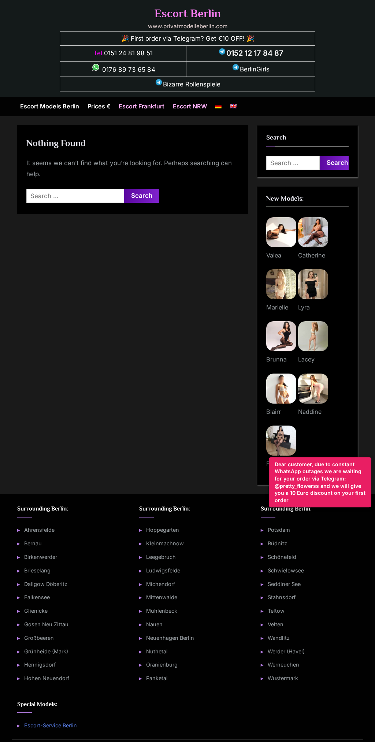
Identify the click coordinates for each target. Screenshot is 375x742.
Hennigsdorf (40, 664)
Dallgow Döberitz (45, 584)
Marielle (277, 307)
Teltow (276, 611)
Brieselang (37, 570)
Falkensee (37, 597)
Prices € (99, 106)
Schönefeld (282, 557)
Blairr (273, 411)
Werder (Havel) (286, 651)
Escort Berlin (188, 13)
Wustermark (283, 678)
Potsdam (279, 530)
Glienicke (36, 611)
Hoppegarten (162, 530)
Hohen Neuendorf (46, 678)
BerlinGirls (255, 69)
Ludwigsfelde (163, 570)
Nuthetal (157, 651)
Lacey (306, 359)
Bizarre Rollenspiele (191, 84)
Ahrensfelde (39, 530)
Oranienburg (162, 664)
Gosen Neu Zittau (46, 624)
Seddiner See (284, 584)
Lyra (304, 307)
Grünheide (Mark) (46, 651)
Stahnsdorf (282, 597)
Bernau (33, 543)
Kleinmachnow (165, 543)
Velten (275, 624)
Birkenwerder (40, 557)
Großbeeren (39, 638)
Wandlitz (279, 638)
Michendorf (160, 584)
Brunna (276, 359)
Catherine (311, 255)
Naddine (310, 411)
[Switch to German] (218, 107)
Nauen (154, 624)
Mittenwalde (161, 597)
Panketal (157, 678)
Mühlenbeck (161, 611)
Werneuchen (283, 664)
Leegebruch (161, 557)
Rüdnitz (277, 543)
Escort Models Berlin (49, 106)
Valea (273, 255)
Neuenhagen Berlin (170, 638)
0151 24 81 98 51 (128, 53)
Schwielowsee (286, 570)
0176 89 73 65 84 (127, 69)
